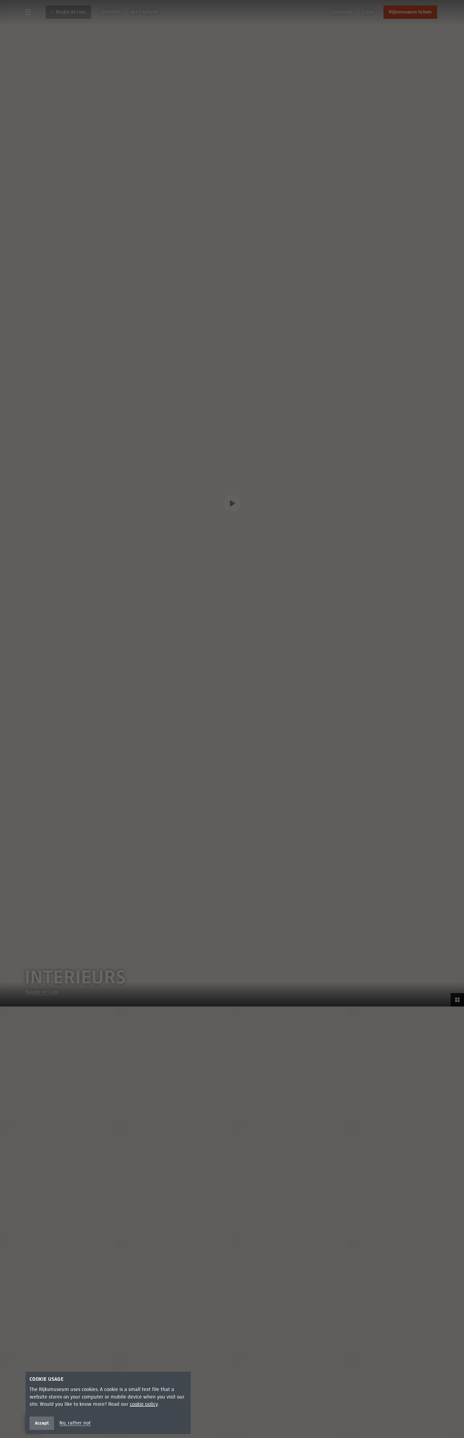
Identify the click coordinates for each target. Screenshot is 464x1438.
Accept (42, 1423)
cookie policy (144, 1404)
